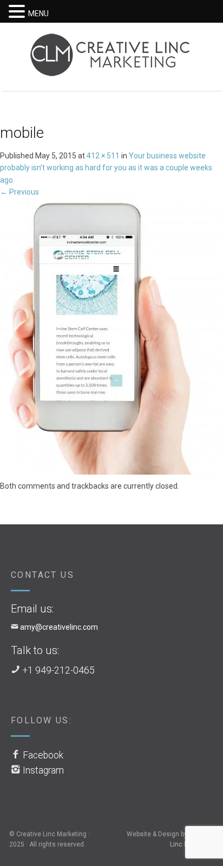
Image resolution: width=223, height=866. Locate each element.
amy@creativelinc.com (59, 627)
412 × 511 (103, 155)
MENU (38, 13)
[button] (18, 12)
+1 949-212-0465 (59, 670)
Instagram (43, 770)
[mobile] (111, 338)
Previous (19, 192)
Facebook (43, 755)
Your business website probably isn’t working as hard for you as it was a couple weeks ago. (106, 167)
